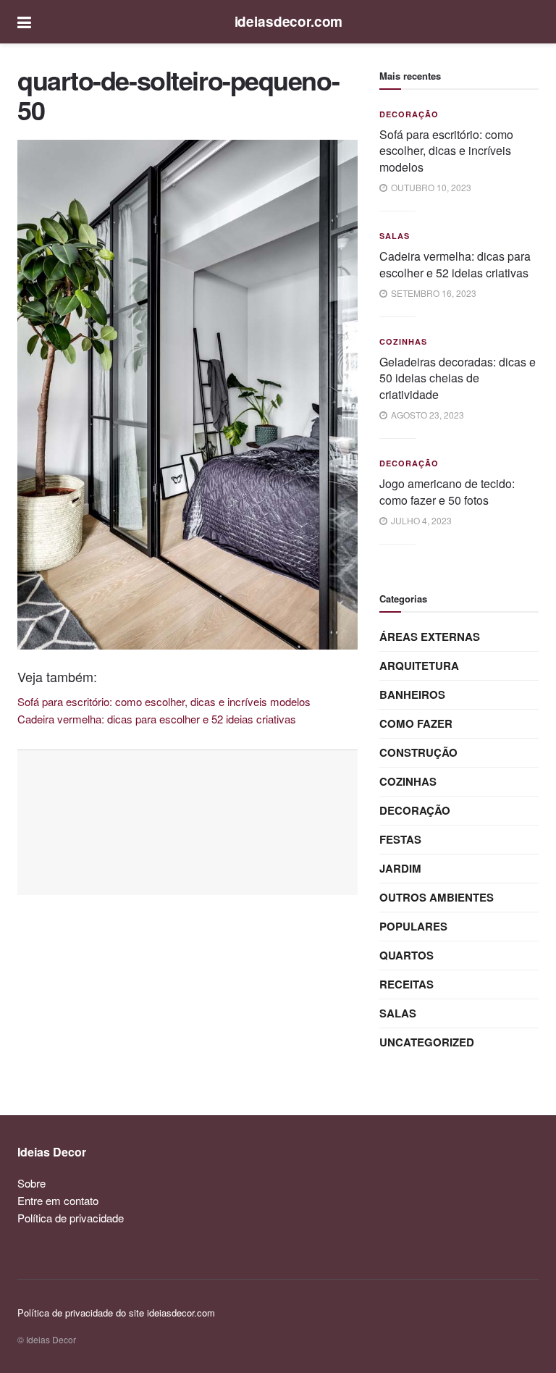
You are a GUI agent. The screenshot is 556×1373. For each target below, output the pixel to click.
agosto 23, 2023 (426, 414)
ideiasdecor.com (289, 21)
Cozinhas (403, 341)
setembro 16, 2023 (432, 293)
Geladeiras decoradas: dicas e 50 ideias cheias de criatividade (457, 378)
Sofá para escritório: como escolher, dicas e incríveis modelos (446, 150)
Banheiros (412, 694)
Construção (418, 752)
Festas (400, 839)
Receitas (406, 984)
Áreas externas (429, 636)
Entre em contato (57, 1200)
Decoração (409, 114)
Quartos (406, 955)
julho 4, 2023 (420, 520)
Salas (394, 235)
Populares (413, 926)
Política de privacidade (70, 1217)
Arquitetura (419, 665)
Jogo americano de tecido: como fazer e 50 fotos (447, 491)
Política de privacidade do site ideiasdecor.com (116, 1312)
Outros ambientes (436, 897)
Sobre (31, 1183)
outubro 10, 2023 (430, 187)
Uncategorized (426, 1042)
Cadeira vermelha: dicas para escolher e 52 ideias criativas (455, 264)
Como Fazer (415, 723)
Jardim (400, 868)
